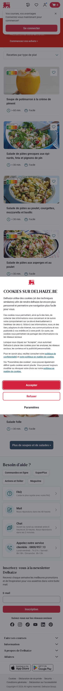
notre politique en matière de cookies (37, 357)
